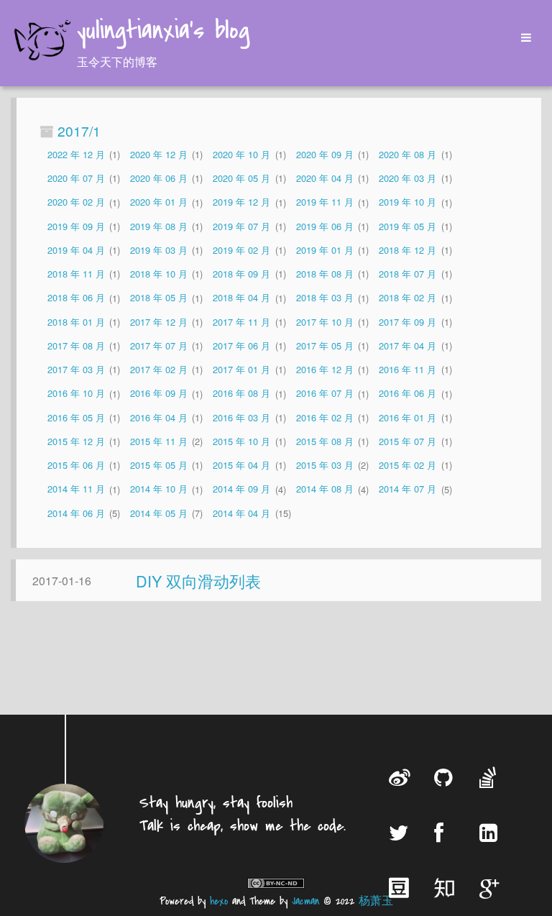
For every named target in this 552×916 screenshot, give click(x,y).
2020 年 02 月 (76, 202)
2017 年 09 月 (407, 322)
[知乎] (446, 887)
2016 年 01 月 (407, 417)
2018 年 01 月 (76, 322)
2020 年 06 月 (159, 178)
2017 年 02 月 (159, 369)
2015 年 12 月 (76, 441)
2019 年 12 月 (241, 202)
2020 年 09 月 (325, 154)
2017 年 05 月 (325, 345)
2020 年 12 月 (159, 154)
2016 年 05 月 (76, 417)
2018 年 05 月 (159, 298)
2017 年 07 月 (159, 345)
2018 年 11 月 (76, 273)
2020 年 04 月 (325, 178)
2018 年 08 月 (325, 273)
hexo (219, 901)
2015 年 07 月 (407, 441)
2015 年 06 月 (76, 465)
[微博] (400, 777)
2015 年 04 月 (241, 465)
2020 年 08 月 (407, 154)
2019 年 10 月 (407, 202)
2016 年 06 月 (407, 393)
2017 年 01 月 (241, 369)
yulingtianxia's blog (163, 32)
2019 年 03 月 (159, 250)
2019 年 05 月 (407, 226)
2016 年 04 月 (159, 417)
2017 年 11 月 (241, 322)
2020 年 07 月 (76, 178)
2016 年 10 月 (76, 393)
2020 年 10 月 (241, 154)
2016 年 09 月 (159, 393)
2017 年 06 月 (241, 345)
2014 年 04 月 (241, 513)
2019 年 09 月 (76, 226)
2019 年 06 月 (325, 226)
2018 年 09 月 (241, 273)
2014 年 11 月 (76, 489)
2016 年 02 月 (325, 417)
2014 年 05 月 (159, 513)
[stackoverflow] (492, 777)
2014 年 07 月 (407, 489)
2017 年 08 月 (76, 345)
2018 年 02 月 (407, 298)
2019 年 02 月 (241, 250)
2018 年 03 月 (325, 298)
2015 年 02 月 (407, 465)
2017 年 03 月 (76, 369)
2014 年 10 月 (159, 489)
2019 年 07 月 (241, 226)
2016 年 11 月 (407, 369)
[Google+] (492, 887)
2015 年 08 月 (325, 441)
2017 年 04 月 (407, 345)
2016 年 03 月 (241, 417)
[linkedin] (492, 832)
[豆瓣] (400, 887)
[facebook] (446, 832)
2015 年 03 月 (325, 465)
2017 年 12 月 (159, 322)
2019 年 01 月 (325, 250)
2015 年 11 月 (159, 441)
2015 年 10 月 (241, 441)
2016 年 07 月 (325, 393)
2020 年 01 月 (159, 202)
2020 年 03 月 (407, 178)
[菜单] (521, 38)
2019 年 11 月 (325, 202)
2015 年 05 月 (159, 465)
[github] (446, 777)
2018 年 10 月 (159, 273)
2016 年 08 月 (241, 393)
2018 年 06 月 (76, 298)
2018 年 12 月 (407, 250)
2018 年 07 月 (407, 273)
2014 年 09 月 (241, 489)
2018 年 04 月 (241, 298)
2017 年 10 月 (325, 322)
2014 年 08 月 (325, 489)
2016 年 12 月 (325, 369)
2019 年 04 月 (76, 250)
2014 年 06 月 (76, 513)
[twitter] (400, 832)
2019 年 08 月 (159, 226)
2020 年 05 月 (241, 178)
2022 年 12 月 (76, 154)
